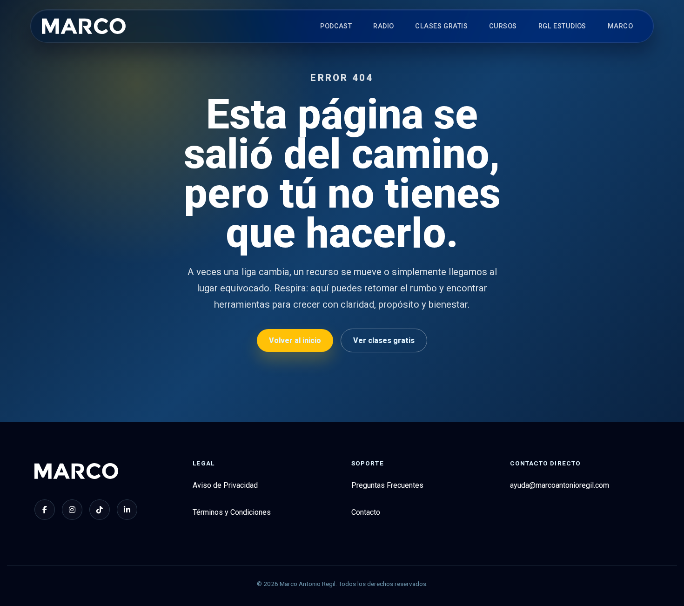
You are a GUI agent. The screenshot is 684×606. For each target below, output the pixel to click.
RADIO (383, 26)
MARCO (620, 26)
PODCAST (336, 26)
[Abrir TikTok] (99, 509)
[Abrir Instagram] (72, 509)
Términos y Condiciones (232, 512)
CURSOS (503, 26)
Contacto (365, 512)
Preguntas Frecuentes (387, 485)
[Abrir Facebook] (44, 509)
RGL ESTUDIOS (562, 26)
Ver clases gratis (384, 340)
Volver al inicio (295, 340)
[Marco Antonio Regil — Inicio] (84, 26)
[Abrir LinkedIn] (127, 509)
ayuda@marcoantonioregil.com (559, 485)
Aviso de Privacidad (225, 485)
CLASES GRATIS (441, 26)
